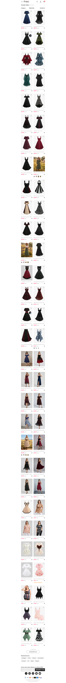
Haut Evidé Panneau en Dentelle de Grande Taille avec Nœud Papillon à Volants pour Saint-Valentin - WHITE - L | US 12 (26, 578)
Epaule (37, 661)
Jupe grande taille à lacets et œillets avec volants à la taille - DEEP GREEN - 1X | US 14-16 (26, 258)
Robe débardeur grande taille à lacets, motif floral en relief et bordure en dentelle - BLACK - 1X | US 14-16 (39, 237)
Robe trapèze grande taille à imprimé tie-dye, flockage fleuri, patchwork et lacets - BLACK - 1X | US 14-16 (26, 172)
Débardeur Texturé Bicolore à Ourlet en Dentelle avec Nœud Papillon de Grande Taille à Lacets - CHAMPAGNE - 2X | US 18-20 (26, 516)
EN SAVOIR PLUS (33, 651)
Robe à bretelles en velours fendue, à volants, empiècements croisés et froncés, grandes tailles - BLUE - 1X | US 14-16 (39, 388)
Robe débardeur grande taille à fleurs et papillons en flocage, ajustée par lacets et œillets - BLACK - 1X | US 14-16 (39, 323)
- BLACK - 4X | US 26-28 (38, 643)
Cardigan (24, 658)
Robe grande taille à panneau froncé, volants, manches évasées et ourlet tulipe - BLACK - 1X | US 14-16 (39, 89)
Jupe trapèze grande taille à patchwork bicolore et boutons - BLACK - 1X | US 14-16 (26, 344)
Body (32, 661)
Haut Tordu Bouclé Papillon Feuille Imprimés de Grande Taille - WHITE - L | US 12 (26, 557)
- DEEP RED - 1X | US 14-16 (26, 281)
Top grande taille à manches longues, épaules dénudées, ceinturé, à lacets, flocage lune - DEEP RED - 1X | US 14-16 (26, 68)
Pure (29, 658)
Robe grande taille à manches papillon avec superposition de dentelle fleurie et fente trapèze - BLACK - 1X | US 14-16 (39, 258)
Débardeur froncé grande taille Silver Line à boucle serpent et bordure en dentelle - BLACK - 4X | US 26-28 (39, 601)
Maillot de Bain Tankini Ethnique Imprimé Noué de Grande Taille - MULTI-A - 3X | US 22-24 (26, 601)
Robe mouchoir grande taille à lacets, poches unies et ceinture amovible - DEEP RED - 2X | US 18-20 (39, 495)
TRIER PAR (31, 8)
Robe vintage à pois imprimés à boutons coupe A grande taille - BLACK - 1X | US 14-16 (26, 237)
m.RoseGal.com (27, 2)
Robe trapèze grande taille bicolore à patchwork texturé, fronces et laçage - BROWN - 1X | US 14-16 (26, 216)
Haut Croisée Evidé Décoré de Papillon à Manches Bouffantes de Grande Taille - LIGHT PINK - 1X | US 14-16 (26, 537)
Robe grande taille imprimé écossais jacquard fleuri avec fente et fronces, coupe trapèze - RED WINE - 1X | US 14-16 (26, 151)
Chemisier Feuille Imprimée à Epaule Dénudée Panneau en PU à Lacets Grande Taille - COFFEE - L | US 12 (39, 516)
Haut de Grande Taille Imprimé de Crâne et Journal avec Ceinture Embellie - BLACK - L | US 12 (39, 537)
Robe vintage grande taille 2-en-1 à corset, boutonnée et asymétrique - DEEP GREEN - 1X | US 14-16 (39, 47)
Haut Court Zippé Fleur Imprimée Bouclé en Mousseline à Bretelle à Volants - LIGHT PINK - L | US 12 (39, 578)
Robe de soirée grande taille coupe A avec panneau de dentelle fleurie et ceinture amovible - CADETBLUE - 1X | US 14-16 (26, 26)
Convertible (40, 658)
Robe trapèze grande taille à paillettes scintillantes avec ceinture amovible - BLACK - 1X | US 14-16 (39, 281)
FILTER (41, 8)
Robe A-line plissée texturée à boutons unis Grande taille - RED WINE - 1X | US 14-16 (39, 151)
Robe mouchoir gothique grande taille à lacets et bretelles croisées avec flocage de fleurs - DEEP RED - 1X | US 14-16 (39, 451)
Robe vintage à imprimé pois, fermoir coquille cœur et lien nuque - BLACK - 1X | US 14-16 (39, 195)
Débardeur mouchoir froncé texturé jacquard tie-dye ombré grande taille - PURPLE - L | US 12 (26, 622)
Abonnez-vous (40, 669)
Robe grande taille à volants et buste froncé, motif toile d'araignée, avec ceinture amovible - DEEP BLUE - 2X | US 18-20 (26, 474)
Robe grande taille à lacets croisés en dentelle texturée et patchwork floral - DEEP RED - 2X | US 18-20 (26, 388)
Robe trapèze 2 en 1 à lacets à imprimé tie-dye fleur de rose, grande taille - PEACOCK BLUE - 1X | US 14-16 (39, 68)
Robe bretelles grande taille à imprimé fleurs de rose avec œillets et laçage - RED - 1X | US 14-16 (39, 302)
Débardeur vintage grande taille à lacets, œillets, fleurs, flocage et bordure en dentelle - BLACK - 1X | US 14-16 (26, 195)
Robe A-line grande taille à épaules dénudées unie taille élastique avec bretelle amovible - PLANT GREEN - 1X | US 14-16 (39, 172)
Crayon (34, 658)
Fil (28, 661)
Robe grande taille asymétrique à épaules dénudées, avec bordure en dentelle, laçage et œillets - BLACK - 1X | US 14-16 (26, 110)
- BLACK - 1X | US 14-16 (38, 130)
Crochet (24, 661)
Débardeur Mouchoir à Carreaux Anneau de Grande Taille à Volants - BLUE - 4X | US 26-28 (39, 344)
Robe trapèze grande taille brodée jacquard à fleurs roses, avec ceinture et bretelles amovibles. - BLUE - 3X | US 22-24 (26, 367)
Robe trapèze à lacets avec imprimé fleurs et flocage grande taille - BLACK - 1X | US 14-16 (39, 216)
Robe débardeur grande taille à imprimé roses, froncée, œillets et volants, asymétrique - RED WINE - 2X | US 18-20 (26, 409)
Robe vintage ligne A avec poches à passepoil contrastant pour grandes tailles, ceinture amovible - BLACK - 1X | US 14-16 (26, 323)
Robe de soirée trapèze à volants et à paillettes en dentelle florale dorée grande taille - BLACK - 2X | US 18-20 (26, 495)
